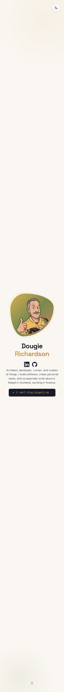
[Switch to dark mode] (56, 8)
